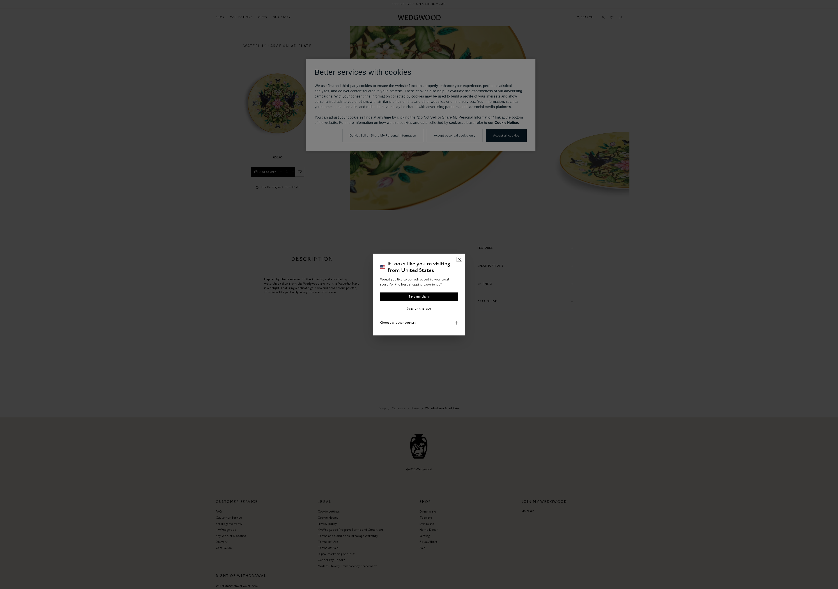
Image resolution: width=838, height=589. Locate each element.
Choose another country (398, 323)
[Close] (459, 259)
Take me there (419, 296)
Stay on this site (419, 308)
